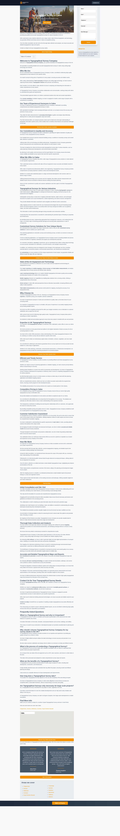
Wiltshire (50, 796)
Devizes (29, 708)
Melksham (33, 708)
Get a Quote (47, 22)
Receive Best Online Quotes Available (47, 127)
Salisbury (50, 794)
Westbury (50, 790)
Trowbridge (51, 785)
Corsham (39, 708)
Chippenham (23, 708)
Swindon (50, 788)
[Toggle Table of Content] (33, 57)
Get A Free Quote (46, 777)
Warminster (51, 792)
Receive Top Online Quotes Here (47, 354)
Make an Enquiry (60, 803)
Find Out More (47, 483)
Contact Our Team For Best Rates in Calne (47, 258)
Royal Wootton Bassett (47, 708)
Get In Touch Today (47, 51)
